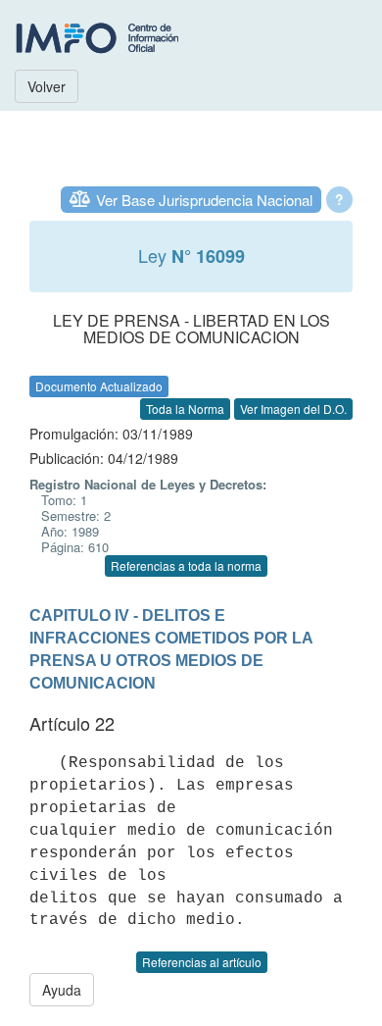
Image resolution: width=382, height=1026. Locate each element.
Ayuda (61, 990)
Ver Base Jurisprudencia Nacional (204, 199)
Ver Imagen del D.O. (293, 408)
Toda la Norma (185, 408)
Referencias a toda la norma (186, 565)
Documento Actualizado (99, 386)
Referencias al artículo (202, 961)
